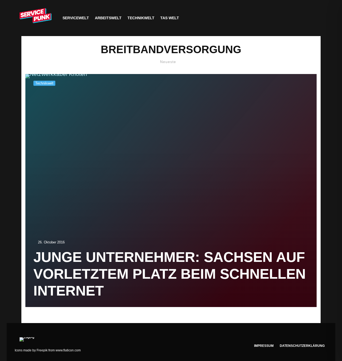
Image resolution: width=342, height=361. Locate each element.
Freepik (42, 350)
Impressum (264, 346)
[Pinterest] (315, 18)
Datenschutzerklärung (302, 346)
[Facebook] (290, 18)
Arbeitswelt (108, 18)
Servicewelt (76, 18)
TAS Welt (169, 18)
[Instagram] (306, 18)
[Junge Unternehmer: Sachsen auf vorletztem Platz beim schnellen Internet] (171, 190)
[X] (298, 18)
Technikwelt (140, 18)
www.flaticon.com (68, 350)
